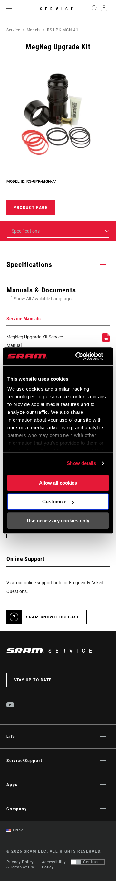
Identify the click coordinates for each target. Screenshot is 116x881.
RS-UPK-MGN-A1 (62, 30)
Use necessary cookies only (58, 520)
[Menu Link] (9, 9)
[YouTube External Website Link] (10, 705)
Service (58, 9)
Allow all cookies (58, 483)
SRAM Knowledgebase (53, 617)
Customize (54, 501)
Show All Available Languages (43, 298)
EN (15, 830)
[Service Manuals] (106, 340)
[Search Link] (94, 10)
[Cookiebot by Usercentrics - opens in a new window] (77, 356)
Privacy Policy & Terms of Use (20, 864)
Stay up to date (33, 680)
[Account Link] (104, 9)
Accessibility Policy (54, 864)
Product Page (31, 207)
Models (34, 30)
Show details (81, 463)
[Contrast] (76, 862)
